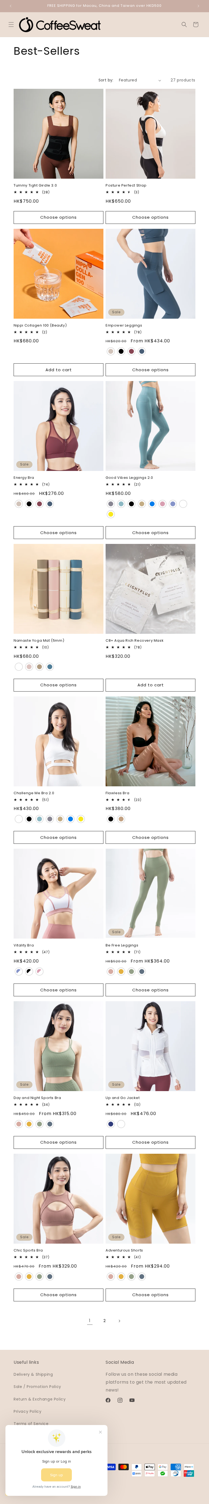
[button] (11, 24)
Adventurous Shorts (124, 1250)
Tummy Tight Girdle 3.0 (35, 185)
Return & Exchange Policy (40, 1399)
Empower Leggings (124, 325)
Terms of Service (31, 1423)
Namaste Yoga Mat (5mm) (39, 640)
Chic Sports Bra (28, 1250)
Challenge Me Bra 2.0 (34, 793)
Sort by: (106, 80)
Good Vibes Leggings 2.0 (129, 478)
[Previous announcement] (11, 6)
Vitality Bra (24, 945)
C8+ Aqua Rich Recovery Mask (135, 640)
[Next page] (119, 1321)
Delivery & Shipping (33, 1374)
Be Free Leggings (122, 945)
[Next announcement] (198, 6)
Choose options (58, 217)
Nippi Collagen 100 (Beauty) (40, 325)
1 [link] (90, 1320)
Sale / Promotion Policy (37, 1386)
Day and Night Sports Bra (37, 1098)
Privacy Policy (27, 1411)
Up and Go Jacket (123, 1098)
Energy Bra (24, 478)
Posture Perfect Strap (126, 185)
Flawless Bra (117, 793)
